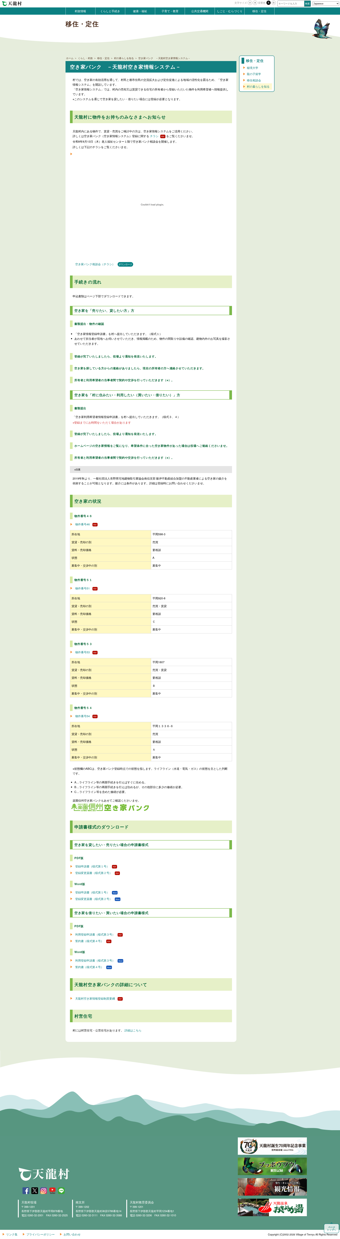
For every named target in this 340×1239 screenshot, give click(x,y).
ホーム (69, 58)
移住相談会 (254, 80)
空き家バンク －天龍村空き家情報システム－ (164, 58)
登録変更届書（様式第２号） (93, 873)
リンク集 (12, 1234)
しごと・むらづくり (229, 11)
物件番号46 (82, 524)
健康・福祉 (140, 11)
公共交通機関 (199, 11)
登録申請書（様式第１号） (92, 866)
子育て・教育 (170, 11)
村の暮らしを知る (124, 58)
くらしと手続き (110, 11)
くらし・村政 (85, 58)
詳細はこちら (132, 1030)
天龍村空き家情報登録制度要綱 (95, 998)
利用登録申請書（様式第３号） (95, 934)
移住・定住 (259, 11)
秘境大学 (252, 68)
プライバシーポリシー (40, 1234)
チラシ (154, 136)
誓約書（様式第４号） (89, 941)
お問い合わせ (72, 1234)
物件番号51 (82, 588)
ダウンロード (125, 264)
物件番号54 (82, 716)
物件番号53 (82, 652)
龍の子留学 (254, 74)
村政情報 (80, 11)
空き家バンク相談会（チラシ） (95, 264)
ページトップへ (331, 1228)
